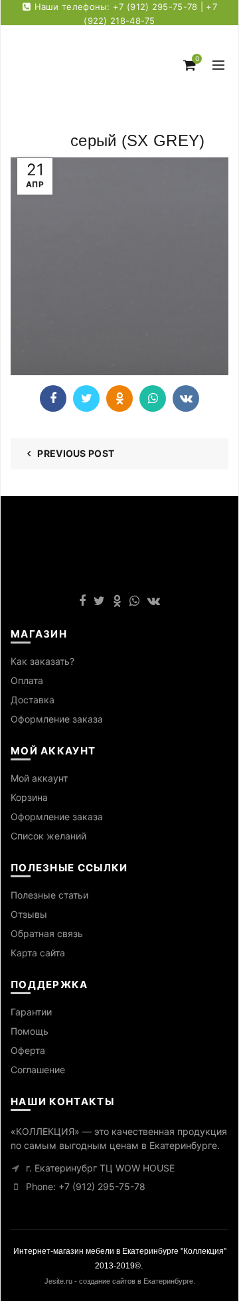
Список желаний (48, 835)
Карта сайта (38, 952)
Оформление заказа (57, 719)
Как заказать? (42, 661)
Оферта (28, 1050)
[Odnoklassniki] (119, 398)
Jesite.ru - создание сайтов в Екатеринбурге (118, 1281)
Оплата (27, 680)
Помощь (29, 1031)
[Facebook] (53, 398)
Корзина (29, 797)
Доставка (32, 699)
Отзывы (29, 914)
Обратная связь (47, 933)
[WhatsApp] (152, 398)
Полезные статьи (49, 895)
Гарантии (31, 1011)
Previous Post (75, 453)
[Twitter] (86, 398)
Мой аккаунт (39, 778)
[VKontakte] (186, 398)
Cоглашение (38, 1069)
